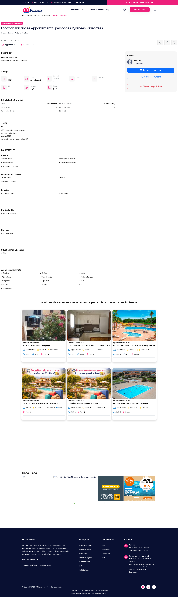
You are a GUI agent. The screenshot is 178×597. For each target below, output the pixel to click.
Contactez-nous (85, 549)
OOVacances (40, 587)
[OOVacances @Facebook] (152, 2)
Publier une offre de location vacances (36, 565)
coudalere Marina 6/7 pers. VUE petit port (85, 403)
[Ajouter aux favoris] (174, 42)
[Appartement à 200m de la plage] (44, 325)
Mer (103, 545)
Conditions (83, 554)
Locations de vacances (62, 2)
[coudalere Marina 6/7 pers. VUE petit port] (89, 383)
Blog (107, 10)
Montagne (105, 549)
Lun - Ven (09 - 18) (41, 2)
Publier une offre (138, 10)
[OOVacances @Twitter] (155, 2)
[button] (124, 10)
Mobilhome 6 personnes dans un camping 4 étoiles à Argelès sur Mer (142, 345)
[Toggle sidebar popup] (154, 10)
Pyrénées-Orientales (33, 15)
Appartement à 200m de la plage (36, 345)
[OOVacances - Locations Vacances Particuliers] (23, 15)
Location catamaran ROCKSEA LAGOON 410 (41, 403)
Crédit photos (84, 570)
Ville (103, 558)
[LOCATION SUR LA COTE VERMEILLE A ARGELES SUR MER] (89, 325)
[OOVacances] (32, 10)
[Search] (118, 10)
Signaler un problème (152, 86)
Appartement (46, 15)
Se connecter (133, 2)
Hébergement (96, 10)
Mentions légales (85, 558)
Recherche (80, 2)
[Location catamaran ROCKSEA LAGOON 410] (44, 383)
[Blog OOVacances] (154, 587)
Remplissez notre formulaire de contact (140, 560)
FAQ (80, 566)
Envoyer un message (152, 70)
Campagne (106, 554)
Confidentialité (84, 562)
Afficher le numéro (152, 76)
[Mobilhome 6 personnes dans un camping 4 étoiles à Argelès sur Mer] (134, 325)
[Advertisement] (84, 447)
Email (27, 2)
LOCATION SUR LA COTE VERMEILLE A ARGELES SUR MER (92, 345)
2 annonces (138, 64)
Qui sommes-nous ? (86, 545)
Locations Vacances (78, 10)
